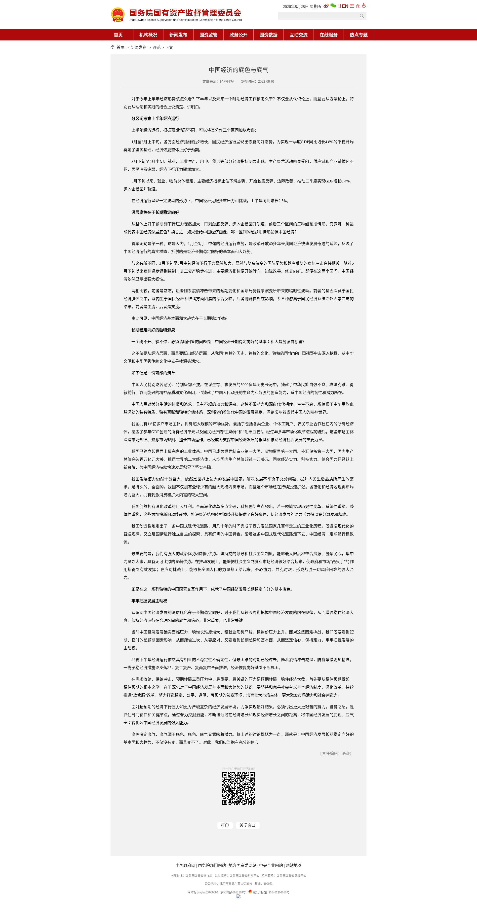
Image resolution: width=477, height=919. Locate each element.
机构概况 (148, 35)
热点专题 (359, 35)
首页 (118, 35)
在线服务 (329, 35)
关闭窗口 (247, 825)
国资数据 (269, 35)
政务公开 (238, 35)
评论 (157, 47)
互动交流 (299, 35)
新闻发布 (178, 35)
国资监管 (208, 35)
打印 (225, 825)
